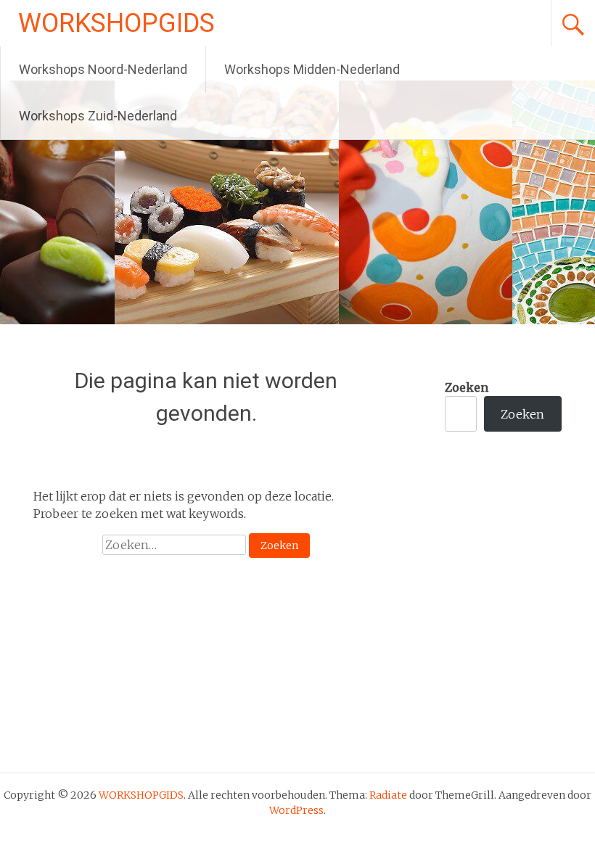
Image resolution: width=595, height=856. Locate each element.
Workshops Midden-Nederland (312, 69)
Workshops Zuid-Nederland (98, 115)
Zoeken (466, 387)
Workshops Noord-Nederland (103, 69)
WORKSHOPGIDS (116, 23)
